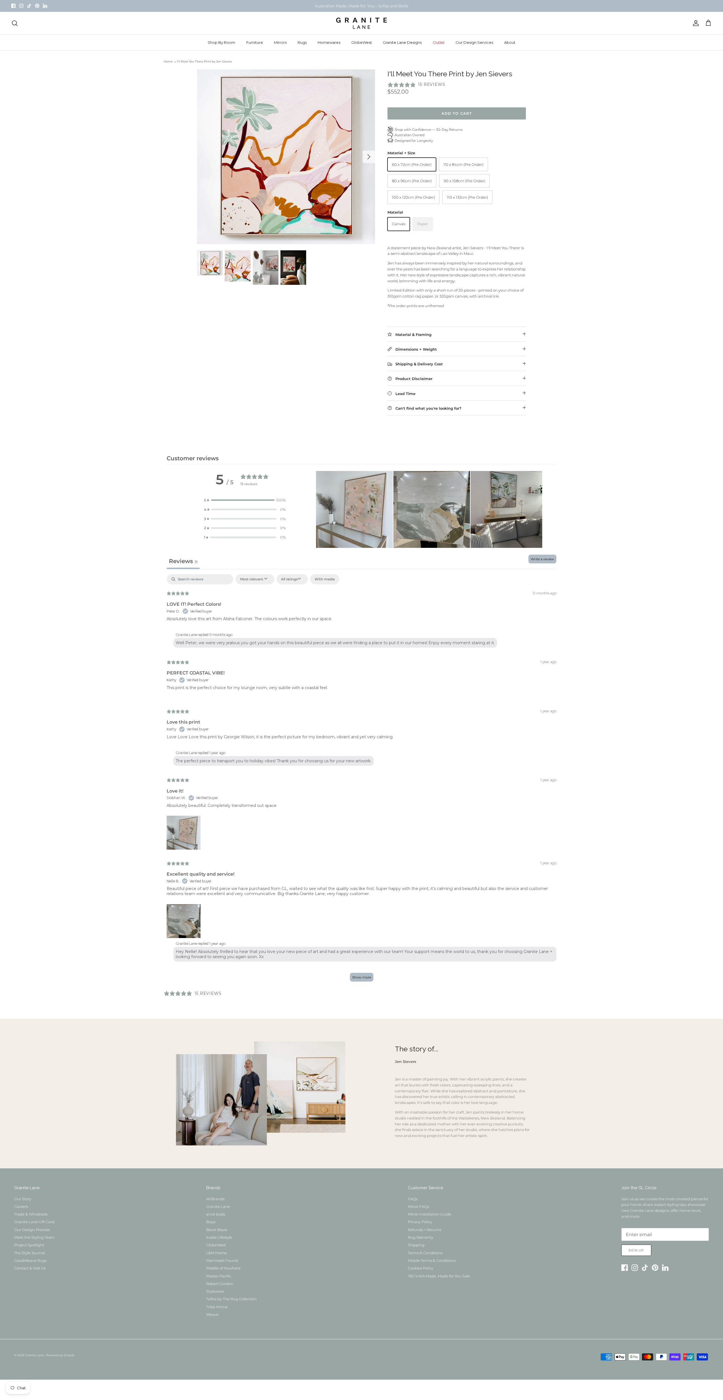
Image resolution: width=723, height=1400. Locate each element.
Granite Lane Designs (402, 42)
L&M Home (216, 1253)
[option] (286, 157)
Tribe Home (217, 1307)
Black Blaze (216, 1229)
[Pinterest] (37, 6)
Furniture (254, 42)
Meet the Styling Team (34, 1237)
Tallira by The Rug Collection (231, 1299)
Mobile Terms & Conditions (432, 1260)
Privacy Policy (420, 1221)
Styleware (215, 1291)
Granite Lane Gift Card (34, 1221)
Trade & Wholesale (31, 1214)
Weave (212, 1314)
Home (168, 62)
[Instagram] (21, 6)
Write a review (542, 559)
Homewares (329, 42)
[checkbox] (324, 579)
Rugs (302, 42)
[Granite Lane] (361, 23)
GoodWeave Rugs (30, 1260)
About (509, 42)
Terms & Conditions (425, 1253)
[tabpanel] (361, 780)
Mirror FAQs (418, 1206)
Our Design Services (474, 42)
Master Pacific (218, 1276)
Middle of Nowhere (223, 1268)
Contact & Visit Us (29, 1268)
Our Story (22, 1199)
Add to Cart (456, 113)
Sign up (636, 1250)
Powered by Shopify (60, 1355)
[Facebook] (13, 6)
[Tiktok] (29, 6)
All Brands (215, 1199)
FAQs (412, 1199)
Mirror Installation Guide (429, 1214)
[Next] (369, 157)
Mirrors (280, 42)
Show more (361, 977)
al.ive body (215, 1214)
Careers (21, 1206)
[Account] (694, 23)
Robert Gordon (219, 1283)
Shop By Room (221, 42)
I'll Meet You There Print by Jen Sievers (204, 62)
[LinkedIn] (45, 6)
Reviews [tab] (183, 561)
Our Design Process (32, 1229)
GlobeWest (361, 42)
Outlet (439, 42)
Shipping (416, 1245)
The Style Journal (29, 1253)
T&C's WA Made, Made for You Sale (439, 1276)
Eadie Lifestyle (219, 1237)
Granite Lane (218, 1206)
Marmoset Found (222, 1260)
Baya (210, 1221)
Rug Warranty (420, 1237)
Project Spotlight (29, 1245)
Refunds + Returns (424, 1229)
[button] (245, 500)
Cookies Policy (420, 1268)
